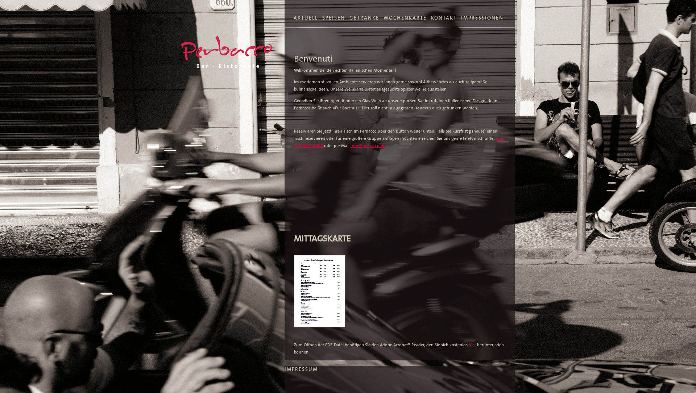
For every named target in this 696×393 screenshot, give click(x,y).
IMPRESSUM (301, 369)
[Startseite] (226, 52)
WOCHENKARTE (405, 17)
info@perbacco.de (368, 146)
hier (472, 345)
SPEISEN (333, 17)
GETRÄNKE (364, 17)
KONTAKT (444, 17)
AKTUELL (306, 17)
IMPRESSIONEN (482, 17)
